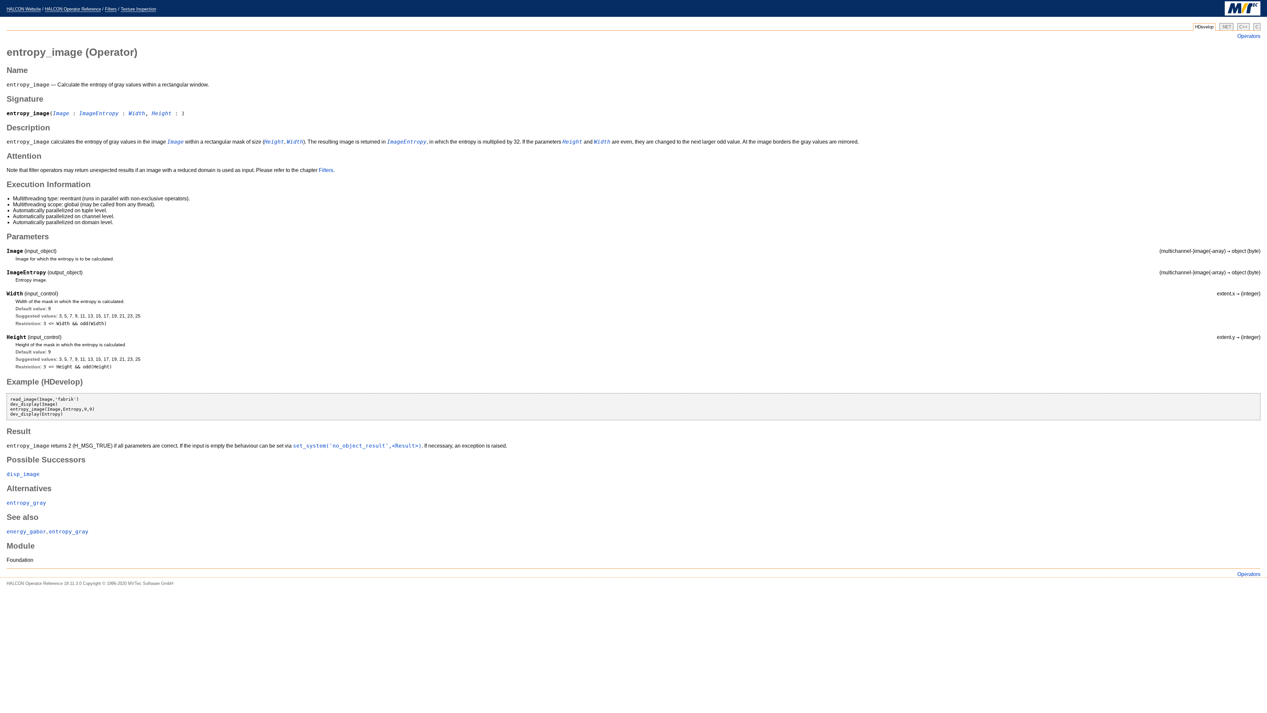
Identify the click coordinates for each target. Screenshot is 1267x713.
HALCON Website (24, 9)
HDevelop (1204, 26)
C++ (1243, 26)
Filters (111, 9)
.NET (1226, 26)
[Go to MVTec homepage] (1242, 14)
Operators (1248, 36)
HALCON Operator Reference (73, 9)
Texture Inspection (138, 9)
